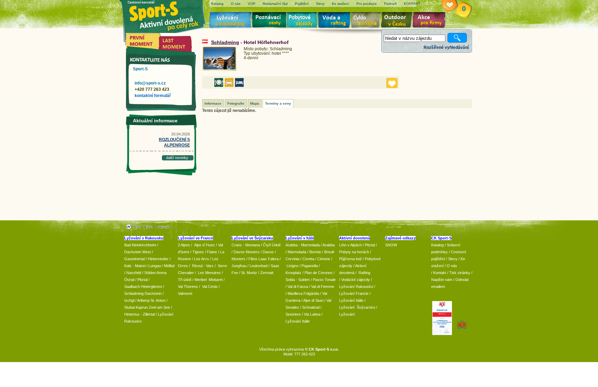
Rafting (364, 273)
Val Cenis (210, 286)
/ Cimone (322, 259)
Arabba (329, 245)
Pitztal (142, 280)
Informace (213, 103)
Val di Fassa (298, 286)
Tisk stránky (459, 273)
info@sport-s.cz (150, 83)
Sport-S (140, 69)
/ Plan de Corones (317, 273)
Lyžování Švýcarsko (357, 307)
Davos (268, 252)
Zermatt (266, 273)
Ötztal (129, 280)
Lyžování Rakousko (356, 286)
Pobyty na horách (354, 252)
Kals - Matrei (134, 266)
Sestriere (293, 314)
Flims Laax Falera (263, 259)
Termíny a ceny (278, 103)
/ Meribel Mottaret (207, 280)
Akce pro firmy (431, 20)
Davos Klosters (247, 252)
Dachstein (153, 293)
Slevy (452, 259)
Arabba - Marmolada (303, 245)
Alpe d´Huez (205, 245)
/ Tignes (197, 252)
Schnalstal (310, 307)
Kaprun (142, 307)
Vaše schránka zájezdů (454, 6)
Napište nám (441, 280)
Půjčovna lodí (350, 259)
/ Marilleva (294, 293)
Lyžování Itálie (298, 321)
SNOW (391, 245)
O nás (452, 266)
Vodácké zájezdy (355, 280)
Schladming (225, 42)
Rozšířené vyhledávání (446, 47)
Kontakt (439, 273)
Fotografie (235, 103)
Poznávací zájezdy (269, 20)
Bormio (315, 252)
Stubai (129, 307)
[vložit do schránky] (392, 83)
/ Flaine (211, 252)
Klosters (238, 259)
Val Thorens (188, 286)
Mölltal (169, 266)
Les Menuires (209, 273)
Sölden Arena (155, 273)
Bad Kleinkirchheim (140, 245)
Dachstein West (137, 252)
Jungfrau (239, 266)
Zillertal (149, 314)
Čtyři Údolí (272, 245)
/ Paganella (308, 266)
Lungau (154, 266)
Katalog (437, 245)
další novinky (177, 158)
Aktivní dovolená (398, 20)
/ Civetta (307, 259)
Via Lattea (312, 314)
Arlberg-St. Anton (151, 300)
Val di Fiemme (322, 286)
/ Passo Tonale (323, 280)
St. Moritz (249, 273)
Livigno (292, 266)
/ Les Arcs (200, 259)
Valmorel (185, 293)
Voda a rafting (335, 20)
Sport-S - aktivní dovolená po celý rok (167, 14)
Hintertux (131, 314)
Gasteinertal (134, 259)
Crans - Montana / (247, 245)
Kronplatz (293, 273)
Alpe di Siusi (313, 300)
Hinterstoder (158, 259)
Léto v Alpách (350, 245)
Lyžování (230, 20)
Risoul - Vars (203, 266)
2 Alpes (184, 245)
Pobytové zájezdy (303, 20)
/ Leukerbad (257, 266)
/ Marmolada (296, 252)
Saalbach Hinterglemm (143, 286)
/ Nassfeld (132, 273)
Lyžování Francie (354, 293)
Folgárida (311, 293)
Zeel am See (159, 307)
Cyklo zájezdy (367, 20)
